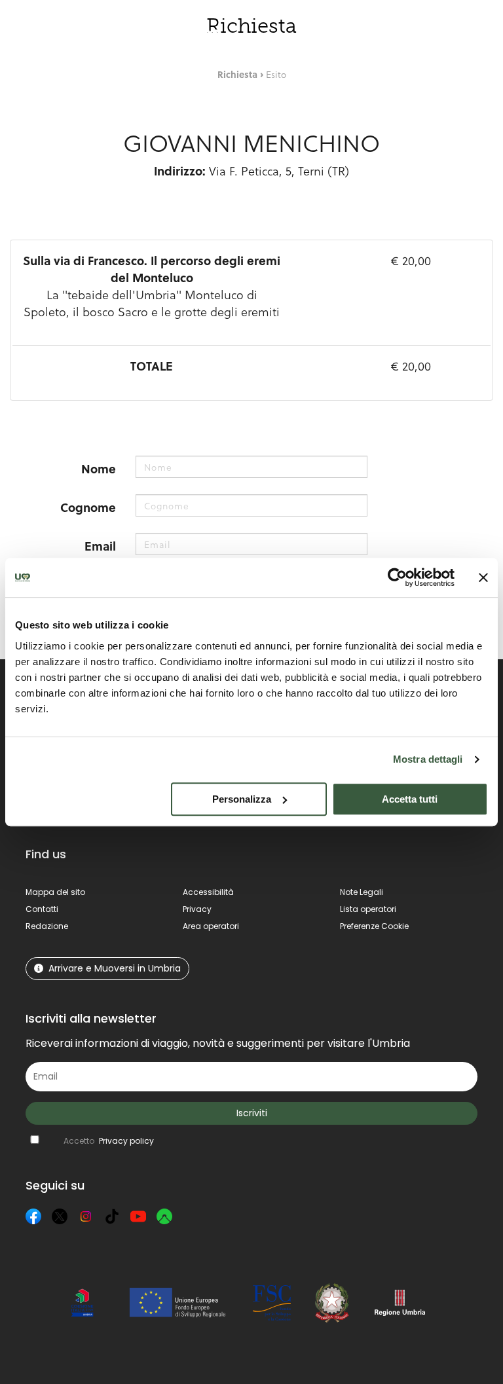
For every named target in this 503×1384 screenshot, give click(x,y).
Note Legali (361, 892)
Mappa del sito (55, 892)
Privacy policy (126, 1140)
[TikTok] (112, 1216)
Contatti (42, 909)
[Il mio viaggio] (410, 35)
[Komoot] (164, 1216)
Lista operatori (368, 909)
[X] (59, 1216)
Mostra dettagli (428, 759)
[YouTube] (138, 1216)
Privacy (197, 909)
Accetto (109, 1140)
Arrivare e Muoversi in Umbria (114, 968)
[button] (461, 35)
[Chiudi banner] (483, 577)
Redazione (47, 926)
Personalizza (241, 799)
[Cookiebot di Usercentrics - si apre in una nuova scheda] (397, 577)
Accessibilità (208, 892)
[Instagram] (86, 1216)
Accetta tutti (410, 799)
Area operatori (211, 926)
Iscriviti (251, 1113)
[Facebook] (33, 1216)
